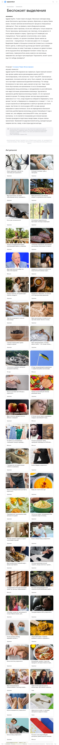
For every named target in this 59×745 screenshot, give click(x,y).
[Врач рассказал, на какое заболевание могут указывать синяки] (17, 190)
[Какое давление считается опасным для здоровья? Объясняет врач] (17, 165)
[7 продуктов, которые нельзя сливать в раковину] (17, 460)
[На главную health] (10, 2)
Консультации (10, 6)
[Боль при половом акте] (17, 214)
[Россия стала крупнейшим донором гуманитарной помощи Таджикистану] (41, 729)
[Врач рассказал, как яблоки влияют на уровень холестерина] (41, 190)
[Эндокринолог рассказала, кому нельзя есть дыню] (17, 509)
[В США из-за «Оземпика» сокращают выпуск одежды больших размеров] (17, 435)
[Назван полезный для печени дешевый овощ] (41, 386)
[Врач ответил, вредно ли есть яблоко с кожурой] (17, 410)
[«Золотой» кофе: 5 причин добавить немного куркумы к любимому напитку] (41, 631)
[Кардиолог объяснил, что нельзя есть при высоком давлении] (41, 288)
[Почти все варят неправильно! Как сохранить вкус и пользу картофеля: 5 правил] (41, 509)
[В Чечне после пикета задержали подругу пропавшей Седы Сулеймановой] (41, 410)
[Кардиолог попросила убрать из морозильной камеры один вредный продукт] (41, 263)
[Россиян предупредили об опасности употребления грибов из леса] (41, 582)
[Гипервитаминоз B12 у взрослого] (41, 607)
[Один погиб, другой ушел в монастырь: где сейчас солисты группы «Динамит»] (41, 680)
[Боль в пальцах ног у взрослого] (17, 705)
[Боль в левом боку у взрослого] (41, 533)
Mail (2, 743)
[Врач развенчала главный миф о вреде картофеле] (17, 558)
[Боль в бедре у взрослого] (41, 460)
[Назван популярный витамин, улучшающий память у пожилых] (17, 239)
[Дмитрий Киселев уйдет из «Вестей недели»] (17, 263)
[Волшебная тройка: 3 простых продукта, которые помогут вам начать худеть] (41, 656)
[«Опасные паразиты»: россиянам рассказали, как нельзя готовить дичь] (41, 239)
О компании (7, 743)
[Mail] (5, 2)
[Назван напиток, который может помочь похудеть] (17, 288)
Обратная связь (49, 743)
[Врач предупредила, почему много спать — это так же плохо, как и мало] (41, 337)
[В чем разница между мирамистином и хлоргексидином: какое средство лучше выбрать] (17, 631)
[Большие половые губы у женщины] (41, 165)
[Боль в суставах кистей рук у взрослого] (17, 386)
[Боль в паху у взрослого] (17, 729)
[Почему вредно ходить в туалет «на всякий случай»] (17, 533)
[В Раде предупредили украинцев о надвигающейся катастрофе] (41, 361)
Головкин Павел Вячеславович (23, 67)
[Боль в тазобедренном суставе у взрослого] (17, 484)
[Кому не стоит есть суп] (41, 484)
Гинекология (19, 6)
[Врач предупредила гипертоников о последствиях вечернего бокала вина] (17, 680)
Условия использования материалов (36, 743)
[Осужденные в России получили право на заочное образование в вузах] (17, 582)
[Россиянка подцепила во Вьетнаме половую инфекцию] (41, 214)
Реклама (13, 743)
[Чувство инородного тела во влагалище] (17, 312)
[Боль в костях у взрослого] (17, 656)
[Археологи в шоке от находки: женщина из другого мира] (41, 705)
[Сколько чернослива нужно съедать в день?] (17, 337)
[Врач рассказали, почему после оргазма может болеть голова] (41, 312)
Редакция (25, 743)
